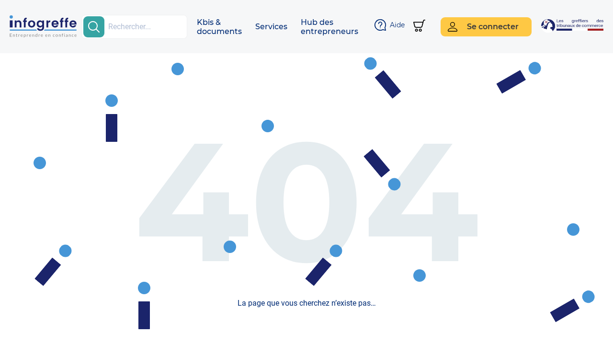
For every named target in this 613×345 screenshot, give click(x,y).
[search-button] (93, 26)
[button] (219, 27)
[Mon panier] (419, 27)
